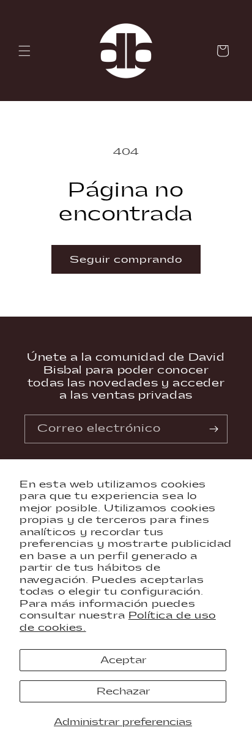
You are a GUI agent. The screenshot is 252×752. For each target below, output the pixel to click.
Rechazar (123, 691)
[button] (24, 50)
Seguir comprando (126, 260)
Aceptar (123, 660)
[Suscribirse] (213, 429)
